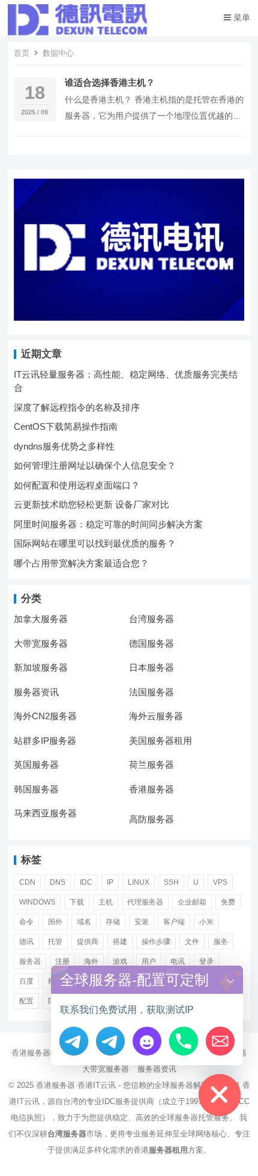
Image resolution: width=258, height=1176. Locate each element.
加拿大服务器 (41, 619)
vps (220, 882)
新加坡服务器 (41, 667)
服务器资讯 (36, 692)
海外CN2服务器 (45, 716)
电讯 (177, 961)
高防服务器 (151, 819)
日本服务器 (151, 667)
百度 (26, 981)
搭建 (120, 941)
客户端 (174, 922)
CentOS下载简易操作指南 (66, 426)
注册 (62, 961)
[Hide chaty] (220, 1095)
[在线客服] (147, 1041)
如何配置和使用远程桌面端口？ (77, 485)
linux (138, 882)
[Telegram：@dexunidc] (110, 1041)
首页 (21, 53)
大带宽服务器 (41, 643)
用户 (149, 961)
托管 (55, 941)
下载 (77, 902)
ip (110, 882)
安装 (141, 922)
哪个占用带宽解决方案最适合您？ (81, 563)
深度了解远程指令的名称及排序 (77, 407)
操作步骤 (156, 941)
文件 (192, 941)
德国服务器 (151, 643)
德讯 (26, 941)
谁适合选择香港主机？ (110, 82)
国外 (55, 922)
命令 (26, 922)
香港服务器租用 (38, 1052)
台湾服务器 (151, 619)
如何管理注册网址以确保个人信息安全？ (95, 465)
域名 (84, 922)
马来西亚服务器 (45, 813)
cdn (27, 882)
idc (86, 882)
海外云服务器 (156, 716)
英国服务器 (36, 764)
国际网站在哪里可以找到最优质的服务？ (95, 543)
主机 (105, 902)
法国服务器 (151, 692)
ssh (171, 882)
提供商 (87, 941)
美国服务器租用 (160, 740)
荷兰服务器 (151, 764)
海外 (91, 961)
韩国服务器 (36, 789)
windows (37, 902)
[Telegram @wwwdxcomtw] (73, 1041)
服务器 (30, 961)
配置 (26, 1001)
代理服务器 (145, 902)
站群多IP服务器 (45, 740)
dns (57, 882)
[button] (230, 980)
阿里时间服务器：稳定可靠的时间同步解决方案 (108, 524)
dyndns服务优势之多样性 (64, 446)
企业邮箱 (192, 902)
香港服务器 (151, 789)
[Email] (220, 1041)
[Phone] (183, 1041)
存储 (113, 922)
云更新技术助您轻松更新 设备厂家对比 (91, 504)
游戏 (120, 961)
